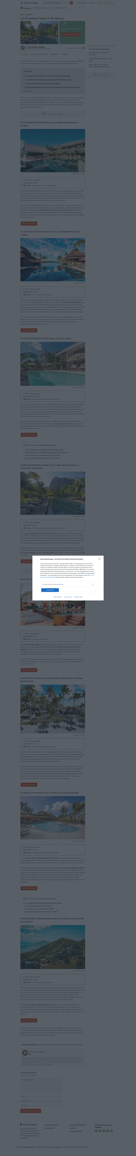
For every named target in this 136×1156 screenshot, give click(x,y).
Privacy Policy (78, 597)
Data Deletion (58, 597)
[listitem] (68, 584)
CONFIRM (50, 590)
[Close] (100, 559)
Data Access (68, 597)
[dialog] (68, 578)
